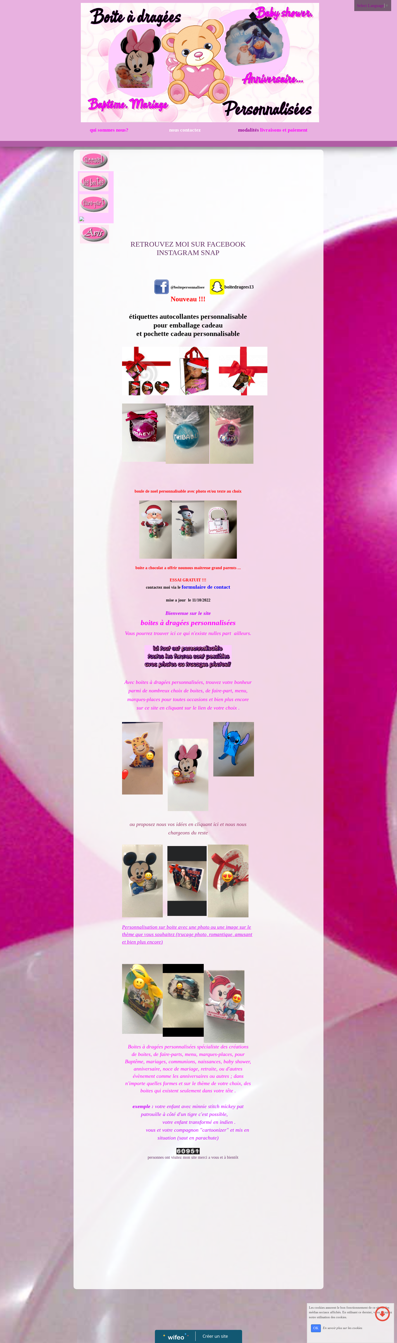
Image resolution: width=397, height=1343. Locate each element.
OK (316, 1328)
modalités (272, 130)
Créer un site (215, 1336)
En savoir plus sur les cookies (342, 1328)
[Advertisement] (188, 196)
